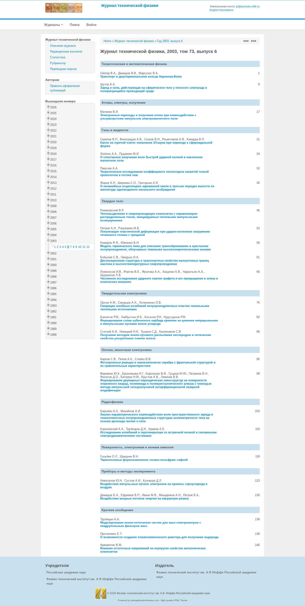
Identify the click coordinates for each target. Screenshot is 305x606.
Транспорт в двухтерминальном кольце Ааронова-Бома (141, 76)
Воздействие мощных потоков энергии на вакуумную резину (144, 498)
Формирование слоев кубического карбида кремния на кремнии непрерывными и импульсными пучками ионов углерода (159, 322)
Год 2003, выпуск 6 (170, 41)
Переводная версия (63, 69)
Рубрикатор (58, 63)
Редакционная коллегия (66, 51)
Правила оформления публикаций (65, 88)
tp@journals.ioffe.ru (248, 6)
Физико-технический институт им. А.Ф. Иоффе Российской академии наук (163, 593)
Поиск (75, 25)
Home (107, 41)
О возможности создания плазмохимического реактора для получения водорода (159, 537)
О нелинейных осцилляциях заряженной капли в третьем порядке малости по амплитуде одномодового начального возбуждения (157, 188)
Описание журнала (63, 45)
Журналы (52, 25)
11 (83, 247)
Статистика (57, 57)
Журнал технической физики (129, 5)
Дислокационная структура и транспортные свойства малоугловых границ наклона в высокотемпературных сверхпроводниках (154, 262)
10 (79, 247)
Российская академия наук (66, 572)
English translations (222, 10)
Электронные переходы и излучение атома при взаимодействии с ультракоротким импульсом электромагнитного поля (148, 116)
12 (88, 247)
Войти (91, 25)
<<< (246, 41)
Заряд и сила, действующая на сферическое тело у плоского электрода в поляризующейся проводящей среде (153, 89)
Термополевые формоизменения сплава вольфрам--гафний (144, 459)
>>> (253, 41)
